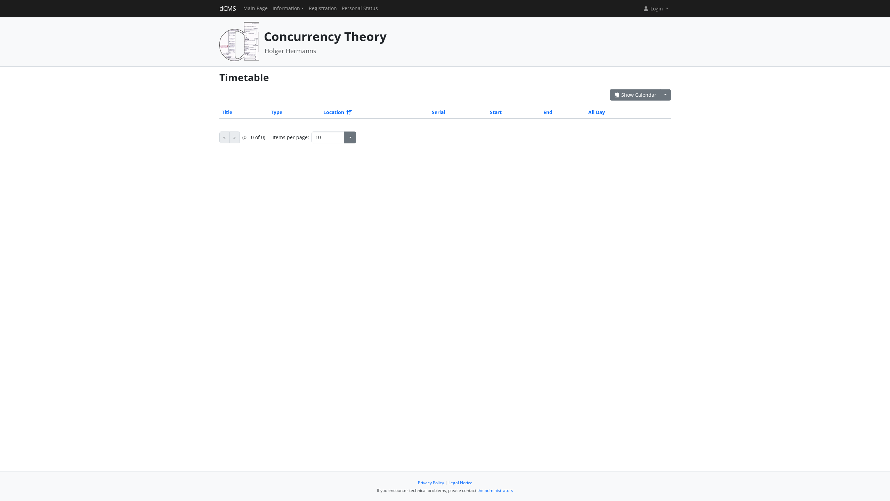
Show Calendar (638, 95)
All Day (596, 112)
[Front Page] (239, 41)
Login (656, 8)
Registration (323, 8)
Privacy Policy (431, 483)
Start (496, 112)
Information (286, 8)
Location (333, 112)
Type (276, 112)
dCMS (227, 8)
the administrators (495, 490)
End (547, 112)
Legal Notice (460, 483)
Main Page (255, 8)
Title (227, 112)
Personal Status (360, 8)
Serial (438, 112)
